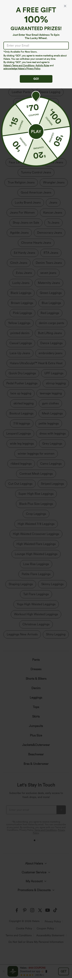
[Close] (65, 6)
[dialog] (36, 489)
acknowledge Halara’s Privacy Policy (21, 68)
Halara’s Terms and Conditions (18, 65)
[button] (36, 131)
